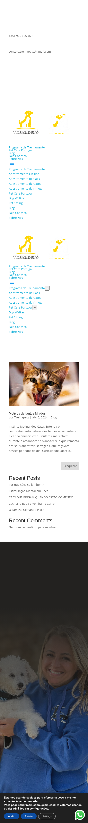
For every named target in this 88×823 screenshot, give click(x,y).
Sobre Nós (16, 159)
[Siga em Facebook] (12, 63)
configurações (39, 809)
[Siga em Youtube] (64, 639)
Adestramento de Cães (24, 179)
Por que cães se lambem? (26, 485)
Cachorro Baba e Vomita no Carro (31, 504)
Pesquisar (70, 466)
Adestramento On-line (24, 174)
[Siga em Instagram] (20, 63)
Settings (47, 816)
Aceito (11, 816)
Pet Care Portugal (21, 150)
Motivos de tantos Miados (27, 413)
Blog (12, 153)
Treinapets (21, 417)
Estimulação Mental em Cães (28, 491)
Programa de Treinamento (27, 147)
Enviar (68, 781)
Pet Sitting (16, 203)
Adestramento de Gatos (25, 184)
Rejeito (29, 816)
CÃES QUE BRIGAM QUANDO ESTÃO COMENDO (41, 497)
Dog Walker (16, 198)
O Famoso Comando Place (26, 510)
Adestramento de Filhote (26, 188)
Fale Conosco (18, 156)
